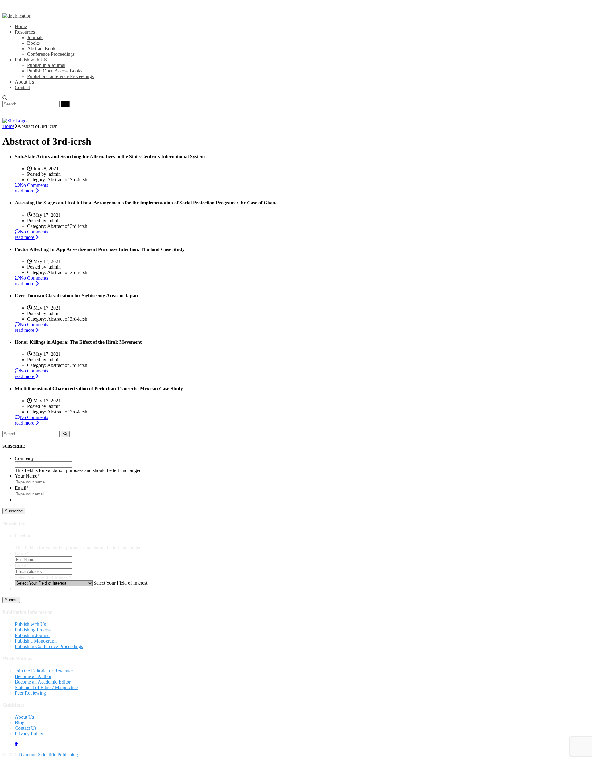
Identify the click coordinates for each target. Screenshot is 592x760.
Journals (35, 37)
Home (21, 26)
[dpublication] (16, 15)
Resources (25, 32)
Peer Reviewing (30, 693)
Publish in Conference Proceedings (49, 646)
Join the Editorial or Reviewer (44, 670)
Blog (19, 722)
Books (33, 43)
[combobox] (120, 582)
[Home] (14, 120)
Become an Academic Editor (43, 681)
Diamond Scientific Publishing (48, 754)
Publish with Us (30, 624)
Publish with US (31, 59)
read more (25, 190)
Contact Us (26, 728)
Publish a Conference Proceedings (60, 76)
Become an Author (33, 676)
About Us (24, 81)
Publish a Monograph (36, 640)
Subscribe (14, 511)
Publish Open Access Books (54, 70)
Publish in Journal (32, 635)
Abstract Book (41, 48)
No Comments (34, 185)
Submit (11, 600)
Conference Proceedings (51, 54)
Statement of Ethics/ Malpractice (46, 687)
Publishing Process (33, 629)
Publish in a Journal (46, 65)
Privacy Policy (29, 733)
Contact (22, 87)
